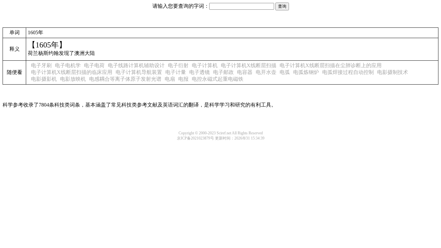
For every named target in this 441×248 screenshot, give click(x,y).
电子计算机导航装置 (139, 72)
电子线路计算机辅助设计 (136, 65)
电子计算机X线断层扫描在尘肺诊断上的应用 (331, 65)
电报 (183, 79)
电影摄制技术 (392, 72)
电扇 (170, 79)
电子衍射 (178, 65)
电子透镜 (199, 72)
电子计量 (175, 72)
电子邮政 (223, 72)
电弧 (285, 72)
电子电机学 (68, 65)
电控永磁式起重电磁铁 (217, 79)
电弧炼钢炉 (306, 72)
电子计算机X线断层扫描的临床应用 (71, 72)
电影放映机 (73, 79)
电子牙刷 (41, 65)
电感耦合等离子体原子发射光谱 (125, 79)
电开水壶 (266, 72)
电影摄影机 (44, 79)
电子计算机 (205, 65)
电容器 (244, 72)
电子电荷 (94, 65)
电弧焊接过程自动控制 (348, 72)
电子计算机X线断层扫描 (248, 65)
